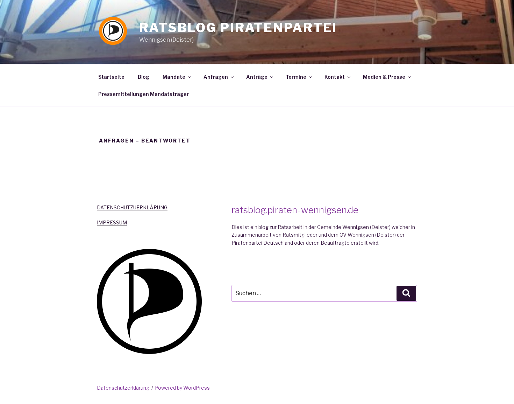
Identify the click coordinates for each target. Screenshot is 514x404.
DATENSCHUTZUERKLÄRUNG (132, 207)
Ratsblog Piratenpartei (238, 27)
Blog (143, 77)
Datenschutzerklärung (123, 388)
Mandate (174, 77)
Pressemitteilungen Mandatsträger (143, 94)
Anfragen (216, 77)
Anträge (256, 77)
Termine (296, 77)
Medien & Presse (384, 77)
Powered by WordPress (182, 388)
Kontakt (334, 77)
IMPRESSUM (112, 222)
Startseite (111, 77)
